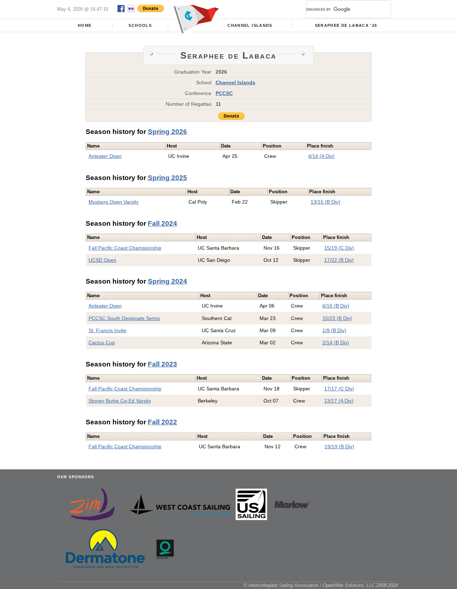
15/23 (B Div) (337, 318)
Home (84, 25)
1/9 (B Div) (334, 330)
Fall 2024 (162, 223)
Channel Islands (249, 25)
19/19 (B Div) (339, 446)
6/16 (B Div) (335, 306)
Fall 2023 (162, 364)
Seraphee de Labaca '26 (346, 25)
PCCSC (224, 93)
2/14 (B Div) (335, 342)
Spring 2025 (167, 177)
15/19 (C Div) (339, 248)
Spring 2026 (167, 131)
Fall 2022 (162, 422)
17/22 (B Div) (339, 260)
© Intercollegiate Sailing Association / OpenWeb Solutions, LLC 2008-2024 (320, 585)
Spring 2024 (167, 281)
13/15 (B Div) (325, 202)
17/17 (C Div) (339, 388)
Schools (140, 25)
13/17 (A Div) (338, 401)
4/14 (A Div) (321, 156)
